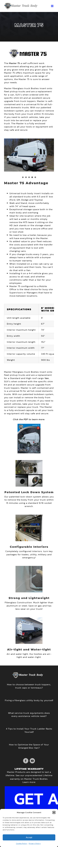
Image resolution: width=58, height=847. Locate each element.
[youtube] (32, 760)
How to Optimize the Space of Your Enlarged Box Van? (29, 746)
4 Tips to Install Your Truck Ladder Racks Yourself (29, 730)
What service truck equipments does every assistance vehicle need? (29, 714)
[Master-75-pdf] (29, 425)
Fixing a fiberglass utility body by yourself (29, 700)
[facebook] (25, 760)
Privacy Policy (35, 843)
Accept (29, 837)
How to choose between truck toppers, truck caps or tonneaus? (29, 686)
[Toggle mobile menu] (52, 6)
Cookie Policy (21, 843)
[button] (54, 812)
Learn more (29, 782)
